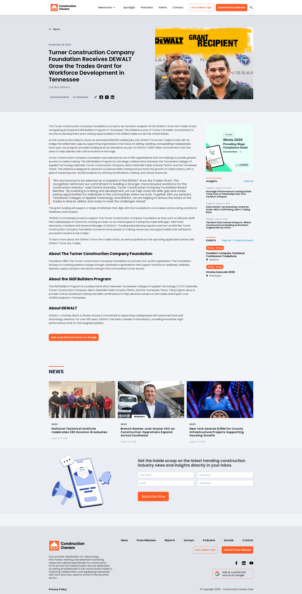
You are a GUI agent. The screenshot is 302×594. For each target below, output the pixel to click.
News (124, 540)
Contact (178, 7)
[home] (63, 8)
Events (163, 7)
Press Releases (146, 540)
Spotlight (129, 7)
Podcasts (147, 7)
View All (248, 181)
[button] (108, 7)
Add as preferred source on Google (74, 337)
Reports (170, 540)
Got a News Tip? (201, 7)
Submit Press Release (231, 7)
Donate (229, 540)
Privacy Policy (58, 589)
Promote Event (244, 240)
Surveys (189, 540)
